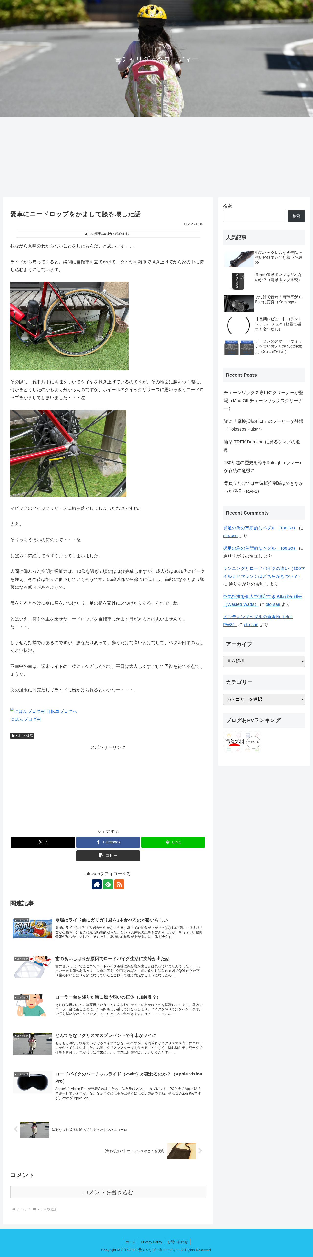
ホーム (130, 1242)
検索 (227, 205)
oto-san (230, 535)
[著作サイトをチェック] (97, 884)
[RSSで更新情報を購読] (119, 884)
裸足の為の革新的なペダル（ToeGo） (260, 528)
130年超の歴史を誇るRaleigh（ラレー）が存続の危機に (263, 466)
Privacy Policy (151, 1242)
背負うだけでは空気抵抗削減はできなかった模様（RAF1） (263, 487)
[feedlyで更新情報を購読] (108, 884)
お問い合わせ (177, 1242)
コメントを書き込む (108, 1192)
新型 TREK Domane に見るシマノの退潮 (262, 445)
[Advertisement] (156, 157)
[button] (108, 855)
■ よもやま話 (24, 735)
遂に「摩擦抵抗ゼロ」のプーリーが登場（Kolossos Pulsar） (263, 425)
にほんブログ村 (25, 719)
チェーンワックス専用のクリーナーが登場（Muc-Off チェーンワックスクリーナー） (263, 400)
